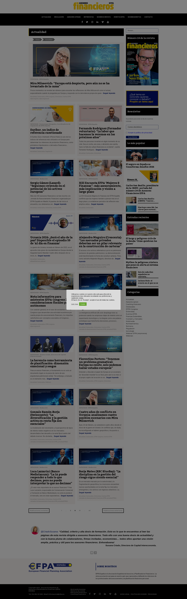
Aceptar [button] (82, 304)
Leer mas (74, 304)
